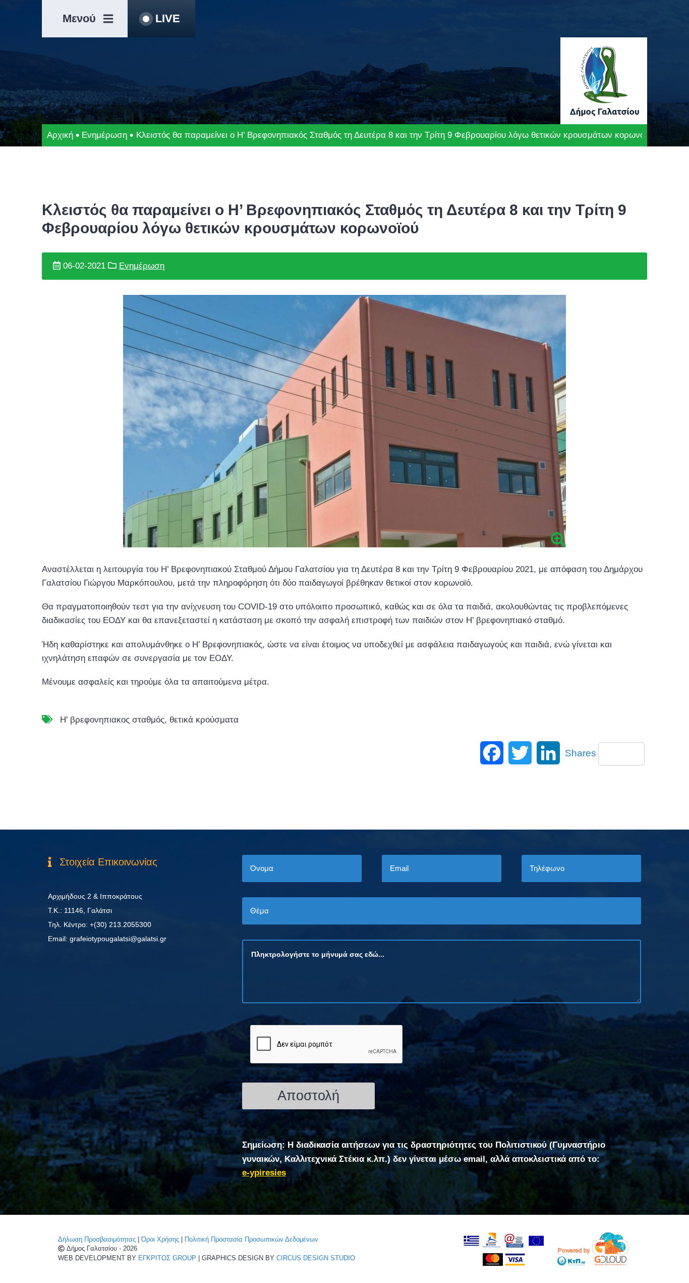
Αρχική (60, 135)
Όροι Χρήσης (160, 1239)
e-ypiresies (264, 1172)
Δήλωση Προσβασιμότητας (97, 1239)
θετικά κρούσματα (204, 720)
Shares (580, 753)
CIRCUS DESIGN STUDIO (315, 1258)
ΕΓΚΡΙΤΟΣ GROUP (167, 1258)
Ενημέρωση (104, 135)
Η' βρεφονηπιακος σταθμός (112, 720)
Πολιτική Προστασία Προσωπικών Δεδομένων (251, 1239)
